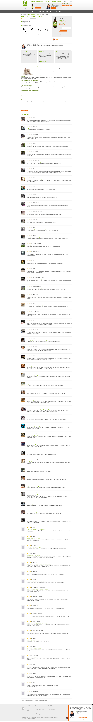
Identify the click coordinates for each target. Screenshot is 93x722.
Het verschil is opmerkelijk (32, 196)
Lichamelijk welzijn (36, 11)
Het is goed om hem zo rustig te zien (34, 598)
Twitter (28, 709)
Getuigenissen (36, 1)
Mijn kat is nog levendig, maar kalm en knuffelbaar (37, 623)
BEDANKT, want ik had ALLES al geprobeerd (36, 279)
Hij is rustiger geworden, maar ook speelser (36, 529)
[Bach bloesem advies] (23, 708)
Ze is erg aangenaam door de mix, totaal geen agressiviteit (39, 340)
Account (59, 1)
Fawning (61, 11)
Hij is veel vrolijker (30, 188)
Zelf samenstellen (38, 7)
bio (39, 44)
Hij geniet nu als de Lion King (33, 486)
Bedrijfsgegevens (52, 709)
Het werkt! (29, 453)
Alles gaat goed (30, 461)
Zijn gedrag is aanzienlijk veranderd (34, 366)
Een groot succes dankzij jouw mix (34, 494)
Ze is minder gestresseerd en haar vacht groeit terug (37, 253)
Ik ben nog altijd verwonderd (33, 640)
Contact (49, 1)
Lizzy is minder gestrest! (32, 400)
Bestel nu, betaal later (67, 5)
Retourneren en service (40, 709)
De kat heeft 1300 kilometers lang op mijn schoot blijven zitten (40, 409)
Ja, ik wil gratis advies (82, 717)
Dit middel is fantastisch (32, 657)
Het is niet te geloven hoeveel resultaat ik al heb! (37, 504)
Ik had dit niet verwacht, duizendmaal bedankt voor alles (38, 221)
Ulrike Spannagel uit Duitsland (33, 245)
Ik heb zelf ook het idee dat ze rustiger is (35, 179)
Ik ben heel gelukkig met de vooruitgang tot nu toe (37, 589)
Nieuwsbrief (54, 1)
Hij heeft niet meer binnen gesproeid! (34, 547)
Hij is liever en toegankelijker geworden (35, 136)
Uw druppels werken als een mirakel (34, 357)
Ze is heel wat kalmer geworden (33, 392)
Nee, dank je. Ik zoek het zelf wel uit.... (80, 719)
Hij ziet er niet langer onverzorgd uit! (34, 426)
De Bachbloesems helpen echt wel (34, 520)
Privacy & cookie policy (40, 710)
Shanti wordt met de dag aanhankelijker (35, 153)
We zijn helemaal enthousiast (33, 418)
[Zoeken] (71, 1)
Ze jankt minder (30, 128)
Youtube (28, 710)
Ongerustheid (53, 11)
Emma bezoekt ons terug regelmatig (34, 288)
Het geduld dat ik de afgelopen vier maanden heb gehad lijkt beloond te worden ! (43, 512)
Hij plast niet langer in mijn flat (33, 384)
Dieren (58, 11)
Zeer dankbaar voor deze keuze (33, 538)
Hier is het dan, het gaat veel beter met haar (36, 632)
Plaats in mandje (63, 30)
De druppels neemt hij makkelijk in (34, 237)
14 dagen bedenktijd (39, 714)
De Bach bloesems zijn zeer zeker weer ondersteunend (38, 444)
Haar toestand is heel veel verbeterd (34, 615)
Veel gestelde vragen (43, 1)
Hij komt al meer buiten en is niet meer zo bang (36, 581)
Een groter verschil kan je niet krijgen (34, 162)
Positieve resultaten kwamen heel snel (35, 296)
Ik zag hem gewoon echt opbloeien (34, 555)
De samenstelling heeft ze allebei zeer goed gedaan (37, 478)
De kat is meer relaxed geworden (34, 648)
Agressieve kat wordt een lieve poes (34, 693)
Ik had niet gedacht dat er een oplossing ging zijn (37, 213)
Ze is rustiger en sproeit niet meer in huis (35, 607)
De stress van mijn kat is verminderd (34, 573)
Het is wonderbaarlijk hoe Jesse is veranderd (36, 119)
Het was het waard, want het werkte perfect (36, 204)
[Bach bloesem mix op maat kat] (55, 23)
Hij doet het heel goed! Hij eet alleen (34, 375)
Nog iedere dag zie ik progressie (33, 262)
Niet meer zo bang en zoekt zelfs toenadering (36, 229)
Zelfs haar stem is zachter (32, 348)
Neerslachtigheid (43, 11)
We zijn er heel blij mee (31, 470)
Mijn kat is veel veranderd (32, 684)
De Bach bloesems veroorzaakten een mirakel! (36, 675)
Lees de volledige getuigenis (32, 122)
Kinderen (30, 11)
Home (32, 1)
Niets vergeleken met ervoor (33, 666)
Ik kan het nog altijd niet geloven (33, 435)
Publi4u (34, 720)
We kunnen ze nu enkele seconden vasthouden (36, 270)
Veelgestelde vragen (43, 61)
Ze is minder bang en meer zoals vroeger (35, 313)
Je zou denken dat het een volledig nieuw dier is (36, 322)
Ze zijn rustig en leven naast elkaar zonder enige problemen (39, 564)
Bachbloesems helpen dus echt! (33, 170)
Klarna (37, 713)
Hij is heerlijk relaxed (31, 145)
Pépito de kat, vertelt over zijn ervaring (35, 305)
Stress (48, 11)
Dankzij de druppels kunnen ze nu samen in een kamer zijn (39, 331)
